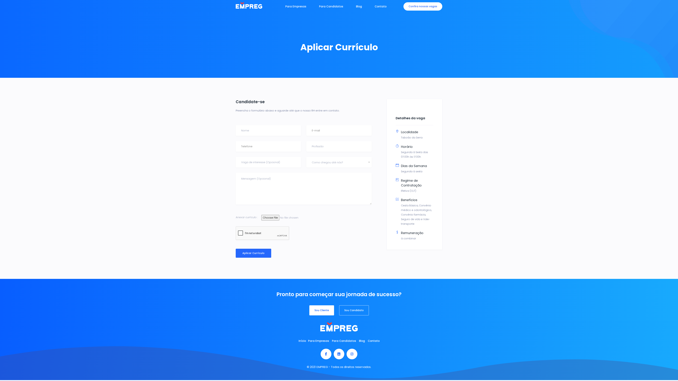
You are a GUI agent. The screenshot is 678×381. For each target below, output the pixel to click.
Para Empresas (295, 6)
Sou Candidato (354, 310)
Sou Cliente (321, 310)
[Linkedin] (339, 354)
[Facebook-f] (326, 354)
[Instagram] (352, 354)
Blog (359, 6)
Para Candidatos (331, 6)
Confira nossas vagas (423, 6)
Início (302, 341)
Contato (380, 6)
